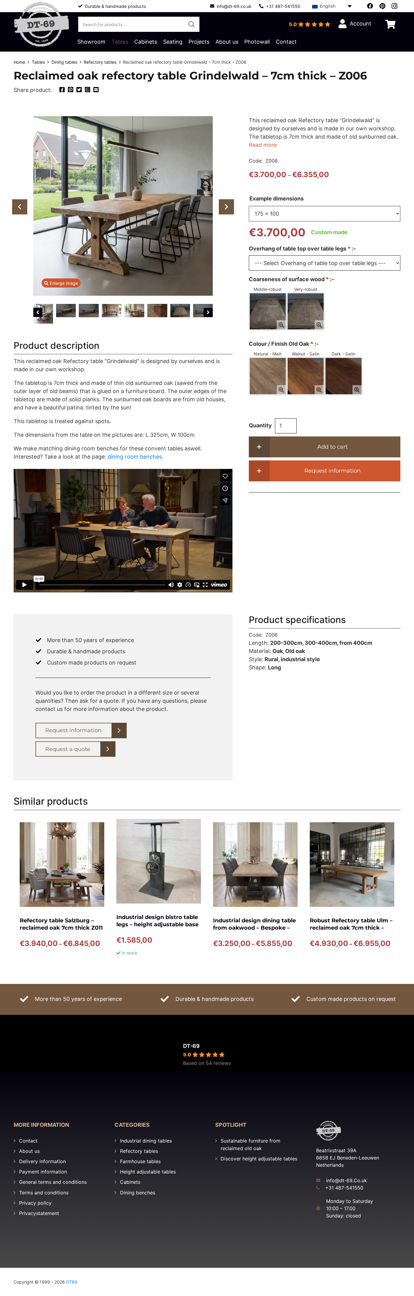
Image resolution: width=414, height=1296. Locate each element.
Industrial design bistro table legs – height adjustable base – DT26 (157, 924)
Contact (28, 1141)
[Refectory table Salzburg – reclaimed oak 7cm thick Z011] (62, 864)
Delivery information (42, 1161)
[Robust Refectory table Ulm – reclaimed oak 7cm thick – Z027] (352, 864)
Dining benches (137, 1193)
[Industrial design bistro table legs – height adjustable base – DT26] (158, 861)
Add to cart (332, 446)
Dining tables (64, 62)
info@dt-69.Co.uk (346, 1180)
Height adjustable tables (148, 1172)
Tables (38, 62)
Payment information (43, 1172)
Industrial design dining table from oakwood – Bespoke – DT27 (254, 927)
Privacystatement (39, 1213)
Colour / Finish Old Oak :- (284, 344)
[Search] (191, 24)
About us (29, 1151)
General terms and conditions (53, 1182)
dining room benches (135, 456)
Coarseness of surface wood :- (291, 279)
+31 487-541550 (344, 1188)
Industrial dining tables (146, 1141)
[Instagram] (394, 6)
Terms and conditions (43, 1193)
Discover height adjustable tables (259, 1159)
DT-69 (191, 1046)
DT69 (71, 1281)
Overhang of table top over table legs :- (302, 248)
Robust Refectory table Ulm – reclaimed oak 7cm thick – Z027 (351, 927)
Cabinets (130, 1182)
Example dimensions (276, 198)
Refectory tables (100, 62)
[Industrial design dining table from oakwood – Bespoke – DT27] (255, 864)
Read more (263, 145)
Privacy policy (35, 1203)
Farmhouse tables (140, 1161)
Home (19, 62)
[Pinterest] (382, 6)
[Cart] (390, 24)
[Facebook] (370, 6)
